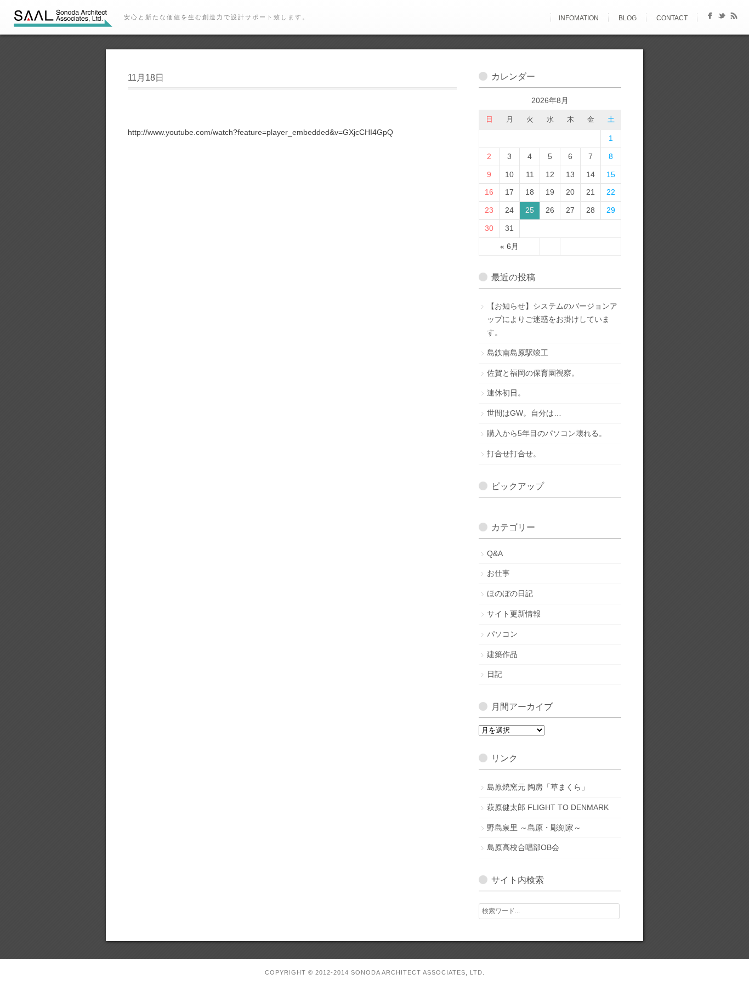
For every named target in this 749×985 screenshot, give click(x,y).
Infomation (579, 18)
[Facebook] (710, 18)
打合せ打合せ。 (514, 453)
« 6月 (509, 246)
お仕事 (498, 573)
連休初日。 (506, 392)
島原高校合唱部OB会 (523, 847)
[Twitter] (722, 18)
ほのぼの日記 (510, 593)
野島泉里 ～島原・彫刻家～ (534, 827)
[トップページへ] (541, 18)
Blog (628, 18)
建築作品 (502, 654)
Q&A (495, 553)
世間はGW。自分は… (524, 413)
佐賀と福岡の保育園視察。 (533, 373)
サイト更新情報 (514, 613)
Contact (672, 18)
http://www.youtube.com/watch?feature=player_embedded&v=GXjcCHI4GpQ (260, 132)
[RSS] (734, 18)
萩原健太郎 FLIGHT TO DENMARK (548, 807)
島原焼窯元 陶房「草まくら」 (538, 787)
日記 (494, 674)
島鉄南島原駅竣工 (517, 352)
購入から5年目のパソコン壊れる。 (546, 433)
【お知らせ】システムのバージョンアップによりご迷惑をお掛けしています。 (552, 319)
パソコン (502, 634)
